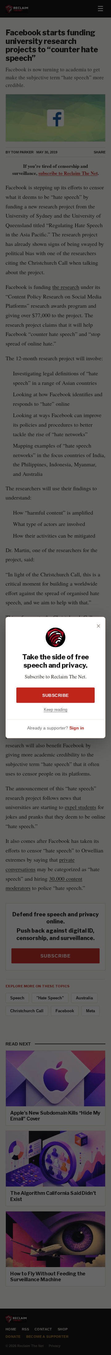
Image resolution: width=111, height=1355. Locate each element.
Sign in (76, 727)
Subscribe (55, 695)
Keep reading (55, 709)
